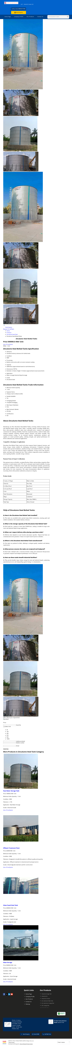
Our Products (30, 16)
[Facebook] (4, 995)
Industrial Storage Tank (46, 994)
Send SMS (36, 1034)
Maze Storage (7, 962)
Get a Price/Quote (8, 344)
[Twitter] (7, 995)
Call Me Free (47, 1034)
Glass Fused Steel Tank (10, 905)
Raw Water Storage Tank (11, 791)
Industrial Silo (44, 996)
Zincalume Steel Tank (12, 334)
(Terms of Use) (11, 1042)
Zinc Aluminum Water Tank (47, 1001)
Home (8, 331)
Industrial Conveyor (46, 998)
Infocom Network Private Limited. (26, 1044)
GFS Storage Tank (45, 1005)
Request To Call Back (8, 329)
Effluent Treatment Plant (11, 848)
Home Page (8, 16)
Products (9, 332)
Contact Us (40, 16)
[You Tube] (12, 995)
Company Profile (18, 16)
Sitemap (28, 1004)
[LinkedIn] (9, 995)
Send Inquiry (19, 12)
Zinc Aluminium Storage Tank (48, 1003)
